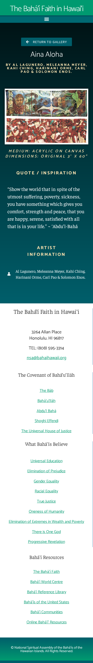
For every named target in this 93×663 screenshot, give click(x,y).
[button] (46, 19)
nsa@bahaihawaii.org (46, 358)
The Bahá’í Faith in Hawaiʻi (46, 8)
